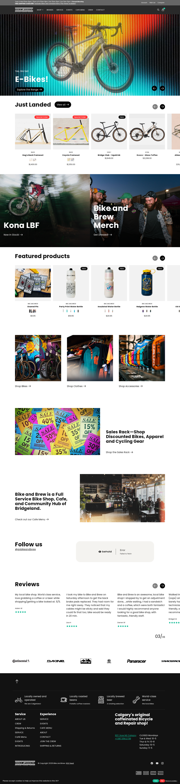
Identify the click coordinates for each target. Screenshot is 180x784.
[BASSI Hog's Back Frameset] (33, 131)
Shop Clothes (74, 386)
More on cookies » (171, 781)
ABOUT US (20, 719)
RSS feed (70, 763)
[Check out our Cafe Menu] (122, 498)
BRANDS (50, 10)
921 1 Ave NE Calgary (125, 735)
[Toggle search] (158, 10)
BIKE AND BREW (33, 304)
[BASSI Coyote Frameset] (71, 131)
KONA (147, 152)
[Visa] (153, 773)
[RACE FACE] (60, 661)
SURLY (109, 152)
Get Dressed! (101, 234)
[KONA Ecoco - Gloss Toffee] (147, 131)
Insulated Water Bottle (109, 306)
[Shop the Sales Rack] (57, 431)
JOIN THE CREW (48, 741)
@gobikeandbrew (25, 549)
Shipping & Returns (25, 728)
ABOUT (43, 732)
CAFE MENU (80, 10)
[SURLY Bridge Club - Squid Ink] (109, 131)
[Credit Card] (139, 773)
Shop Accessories (129, 386)
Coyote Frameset (71, 155)
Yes (155, 781)
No (162, 781)
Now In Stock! (11, 234)
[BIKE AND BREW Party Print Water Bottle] (71, 283)
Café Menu (21, 736)
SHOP (39, 10)
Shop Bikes (21, 386)
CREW (90, 10)
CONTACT (100, 10)
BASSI (33, 152)
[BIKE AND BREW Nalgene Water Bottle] (147, 283)
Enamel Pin (33, 306)
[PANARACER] (25, 661)
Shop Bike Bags (26, 89)
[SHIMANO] (94, 661)
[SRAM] (129, 661)
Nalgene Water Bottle (147, 306)
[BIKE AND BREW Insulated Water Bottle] (109, 283)
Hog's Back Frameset (32, 155)
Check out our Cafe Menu (30, 519)
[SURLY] (163, 661)
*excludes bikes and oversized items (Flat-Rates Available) (45, 4)
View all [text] (64, 105)
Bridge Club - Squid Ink (109, 155)
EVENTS (69, 10)
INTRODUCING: (22, 745)
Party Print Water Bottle (71, 306)
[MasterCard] (146, 773)
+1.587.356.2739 (123, 738)
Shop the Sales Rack (118, 452)
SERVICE (59, 10)
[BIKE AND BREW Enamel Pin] (33, 283)
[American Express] (160, 773)
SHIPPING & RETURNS (50, 745)
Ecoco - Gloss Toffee (147, 155)
